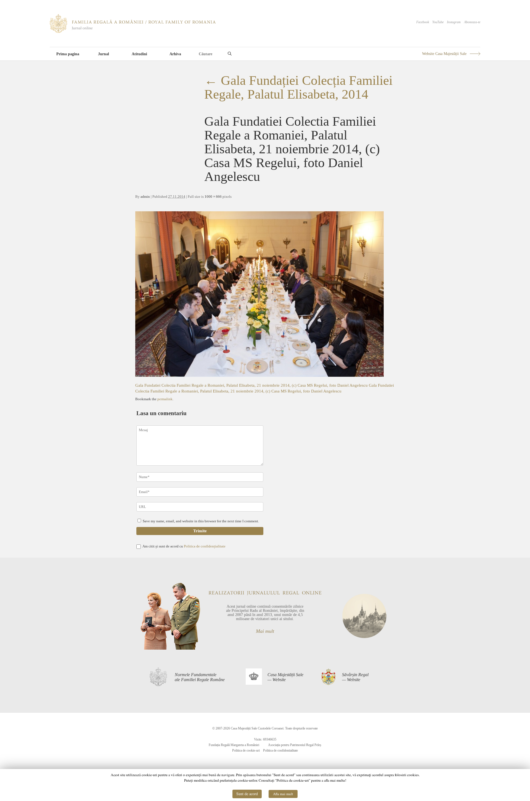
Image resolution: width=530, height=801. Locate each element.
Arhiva (175, 54)
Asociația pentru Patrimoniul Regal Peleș (294, 745)
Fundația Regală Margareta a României (234, 745)
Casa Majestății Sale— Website (285, 677)
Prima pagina (67, 54)
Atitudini (139, 54)
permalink (165, 399)
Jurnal (103, 54)
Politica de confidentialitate (280, 750)
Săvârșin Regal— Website (355, 677)
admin (145, 196)
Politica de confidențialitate (205, 546)
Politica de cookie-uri (246, 750)
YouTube (438, 22)
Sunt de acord (247, 793)
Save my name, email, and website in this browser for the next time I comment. (201, 521)
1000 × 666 (213, 196)
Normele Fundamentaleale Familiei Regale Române (200, 677)
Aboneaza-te (472, 22)
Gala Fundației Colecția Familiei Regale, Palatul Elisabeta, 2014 (298, 87)
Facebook (422, 22)
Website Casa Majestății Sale (444, 54)
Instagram (454, 22)
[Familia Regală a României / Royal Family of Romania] (133, 31)
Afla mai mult (283, 793)
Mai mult (265, 631)
